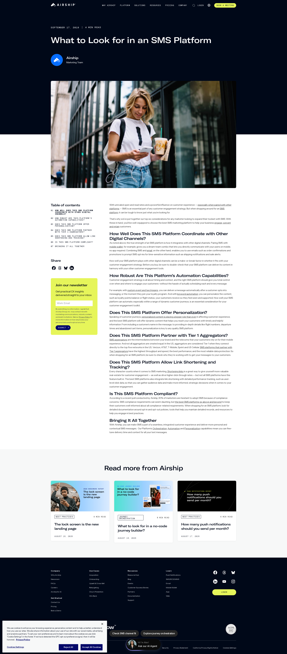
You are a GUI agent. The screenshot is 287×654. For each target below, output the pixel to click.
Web (168, 596)
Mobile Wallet (171, 587)
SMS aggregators (118, 339)
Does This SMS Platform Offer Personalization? (72, 225)
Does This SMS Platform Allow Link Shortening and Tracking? (75, 237)
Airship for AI (56, 592)
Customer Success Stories (138, 587)
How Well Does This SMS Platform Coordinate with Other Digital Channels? (74, 212)
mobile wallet (116, 246)
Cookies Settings (229, 648)
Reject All (68, 647)
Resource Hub (133, 575)
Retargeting (94, 587)
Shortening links (175, 371)
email (149, 250)
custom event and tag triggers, (143, 290)
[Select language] (209, 5)
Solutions (139, 5)
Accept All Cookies (91, 647)
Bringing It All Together (69, 246)
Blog (129, 579)
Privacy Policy (84, 317)
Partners (131, 592)
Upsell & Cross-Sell (96, 583)
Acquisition (93, 575)
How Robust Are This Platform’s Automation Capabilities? (73, 219)
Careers (54, 587)
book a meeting (225, 5)
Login (201, 5)
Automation (174, 428)
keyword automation (187, 294)
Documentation (134, 596)
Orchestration (160, 428)
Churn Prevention (96, 592)
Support (131, 600)
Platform (125, 5)
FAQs (53, 583)
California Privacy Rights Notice (205, 648)
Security (165, 648)
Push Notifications (173, 575)
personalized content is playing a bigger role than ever (169, 316)
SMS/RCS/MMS (172, 579)
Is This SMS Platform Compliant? (74, 242)
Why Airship (109, 5)
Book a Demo (56, 610)
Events (130, 583)
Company (182, 5)
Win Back (93, 596)
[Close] (102, 624)
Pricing (169, 5)
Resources (155, 5)
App (167, 592)
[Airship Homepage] (63, 5)
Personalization (192, 428)
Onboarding (94, 579)
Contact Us (55, 602)
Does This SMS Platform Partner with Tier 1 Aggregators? (73, 231)
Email (168, 583)
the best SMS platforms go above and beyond (198, 401)
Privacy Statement (180, 648)
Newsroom (55, 579)
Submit (62, 327)
